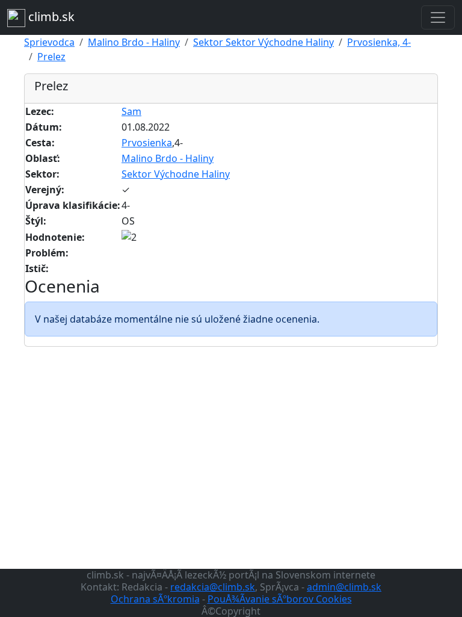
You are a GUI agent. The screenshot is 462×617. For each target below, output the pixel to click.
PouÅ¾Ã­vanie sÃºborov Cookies (280, 599)
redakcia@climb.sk (212, 587)
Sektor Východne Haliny (176, 174)
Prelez (51, 56)
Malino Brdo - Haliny (134, 42)
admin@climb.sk (344, 587)
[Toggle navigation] (438, 17)
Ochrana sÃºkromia (155, 599)
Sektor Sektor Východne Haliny (263, 42)
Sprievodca (49, 42)
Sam (131, 111)
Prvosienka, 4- (379, 42)
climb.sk (50, 16)
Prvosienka (147, 142)
